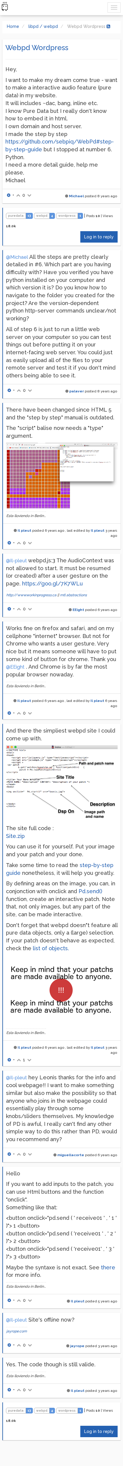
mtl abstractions (73, 595)
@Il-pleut (16, 561)
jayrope (77, 1346)
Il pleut (24, 530)
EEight (78, 610)
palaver (76, 391)
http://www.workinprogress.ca (31, 595)
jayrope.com (16, 1331)
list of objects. (51, 948)
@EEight (15, 667)
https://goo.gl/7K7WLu (52, 583)
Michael (76, 196)
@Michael (17, 257)
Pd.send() (90, 891)
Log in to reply (99, 236)
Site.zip (15, 836)
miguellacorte (70, 1155)
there (108, 1267)
